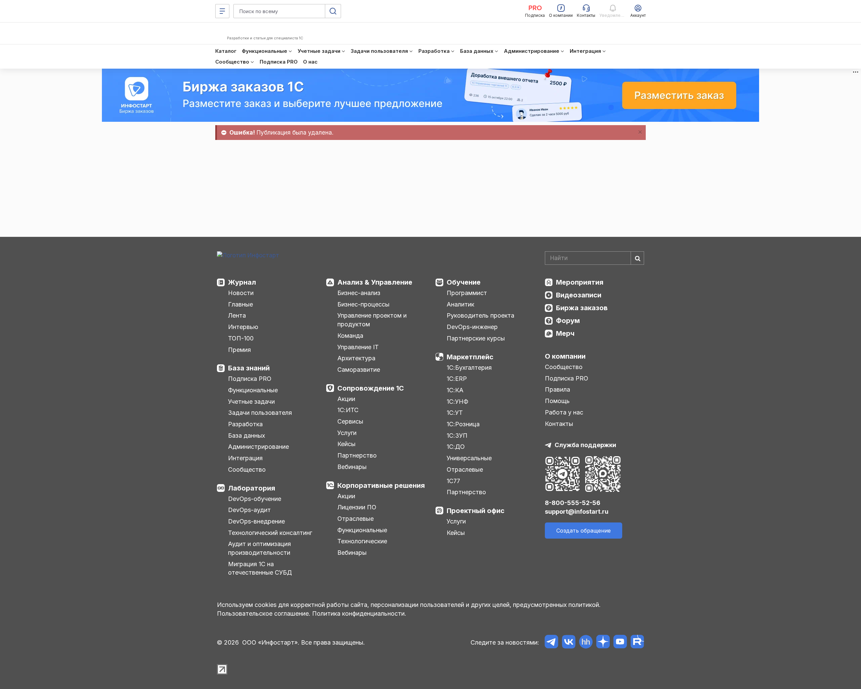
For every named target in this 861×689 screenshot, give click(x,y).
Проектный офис (475, 511)
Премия (239, 349)
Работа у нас (564, 412)
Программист (467, 292)
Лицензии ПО (356, 507)
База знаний (249, 368)
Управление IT (358, 347)
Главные (240, 304)
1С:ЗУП (457, 435)
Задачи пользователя (260, 412)
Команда (350, 335)
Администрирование (258, 446)
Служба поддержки (585, 444)
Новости (241, 292)
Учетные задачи (251, 401)
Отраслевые (355, 518)
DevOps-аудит (249, 509)
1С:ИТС (348, 409)
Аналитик (460, 304)
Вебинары (352, 466)
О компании (565, 356)
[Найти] (637, 258)
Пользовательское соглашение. (263, 613)
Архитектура (356, 358)
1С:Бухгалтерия (469, 367)
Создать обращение (583, 530)
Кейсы (346, 443)
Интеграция (245, 458)
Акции (346, 398)
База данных (246, 435)
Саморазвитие (358, 369)
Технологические (362, 541)
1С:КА (455, 390)
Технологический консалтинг (270, 532)
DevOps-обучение (254, 498)
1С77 (453, 480)
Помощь (557, 400)
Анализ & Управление (374, 282)
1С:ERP (457, 378)
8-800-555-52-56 (572, 502)
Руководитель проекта (480, 315)
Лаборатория (251, 488)
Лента (237, 315)
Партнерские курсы (476, 338)
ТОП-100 (241, 338)
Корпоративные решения (381, 485)
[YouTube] (620, 643)
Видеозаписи (578, 295)
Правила (557, 389)
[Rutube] (637, 643)
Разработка (245, 424)
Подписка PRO (249, 378)
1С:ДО (456, 446)
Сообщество (247, 469)
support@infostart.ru (576, 511)
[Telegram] (551, 643)
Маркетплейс (470, 357)
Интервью (243, 326)
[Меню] (222, 11)
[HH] (586, 643)
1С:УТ (455, 412)
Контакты (559, 423)
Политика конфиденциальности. (359, 613)
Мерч (565, 333)
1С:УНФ (457, 401)
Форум (568, 321)
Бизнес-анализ (358, 292)
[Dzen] (603, 643)
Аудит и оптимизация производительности (259, 548)
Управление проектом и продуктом (372, 320)
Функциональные (253, 390)
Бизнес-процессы (363, 304)
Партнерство (357, 455)
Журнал (242, 282)
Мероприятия (579, 282)
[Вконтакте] (568, 643)
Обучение (464, 282)
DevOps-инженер (472, 326)
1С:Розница (463, 424)
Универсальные (469, 458)
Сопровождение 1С (370, 388)
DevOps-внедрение (256, 521)
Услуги (347, 432)
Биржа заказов (582, 308)
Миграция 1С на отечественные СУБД (260, 568)
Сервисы (350, 421)
